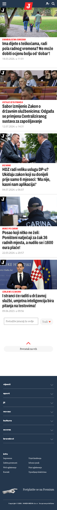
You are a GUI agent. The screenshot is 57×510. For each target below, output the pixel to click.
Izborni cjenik (34, 463)
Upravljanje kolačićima (37, 472)
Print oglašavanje (35, 467)
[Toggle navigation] (4, 4)
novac (7, 412)
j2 (4, 403)
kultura (7, 421)
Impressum (7, 458)
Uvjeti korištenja (35, 458)
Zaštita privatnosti (10, 463)
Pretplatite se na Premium (38, 489)
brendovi (8, 439)
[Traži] (53, 4)
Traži (45, 321)
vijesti (6, 384)
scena (7, 430)
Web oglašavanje (9, 467)
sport (6, 393)
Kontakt (6, 472)
